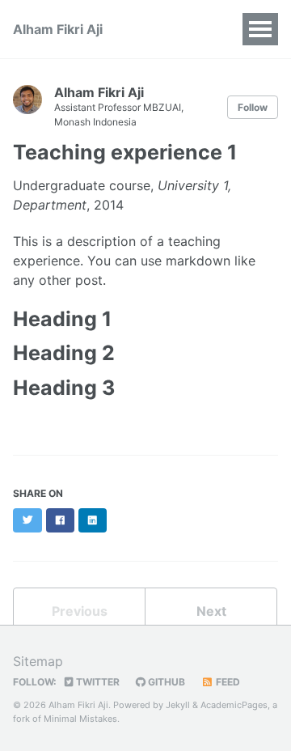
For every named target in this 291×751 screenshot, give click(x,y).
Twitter (97, 682)
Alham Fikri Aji (58, 29)
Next (211, 611)
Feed (226, 682)
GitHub (165, 682)
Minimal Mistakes (80, 718)
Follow (253, 107)
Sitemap (38, 661)
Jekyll (178, 705)
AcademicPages (234, 705)
